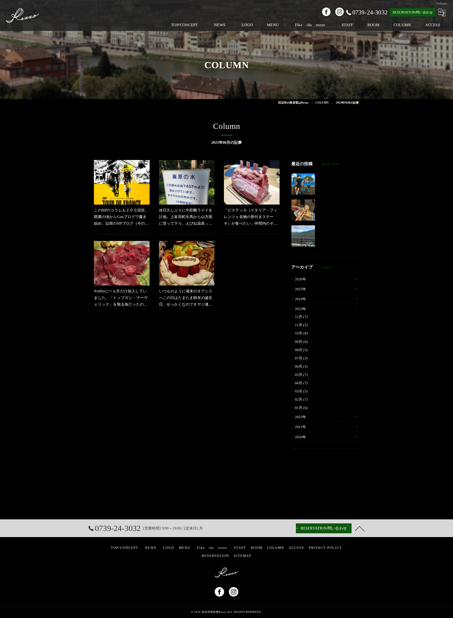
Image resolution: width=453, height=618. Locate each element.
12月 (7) (301, 317)
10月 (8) (301, 333)
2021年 (300, 427)
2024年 (300, 299)
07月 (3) (301, 358)
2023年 (300, 309)
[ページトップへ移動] (360, 528)
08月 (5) (301, 350)
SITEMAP (243, 556)
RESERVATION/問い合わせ (413, 12)
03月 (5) (301, 391)
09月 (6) (301, 342)
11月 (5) (301, 325)
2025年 (300, 289)
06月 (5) (301, 366)
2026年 (300, 279)
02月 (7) (301, 399)
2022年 (300, 417)
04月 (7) (301, 383)
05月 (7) (301, 375)
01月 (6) (301, 408)
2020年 (300, 437)
